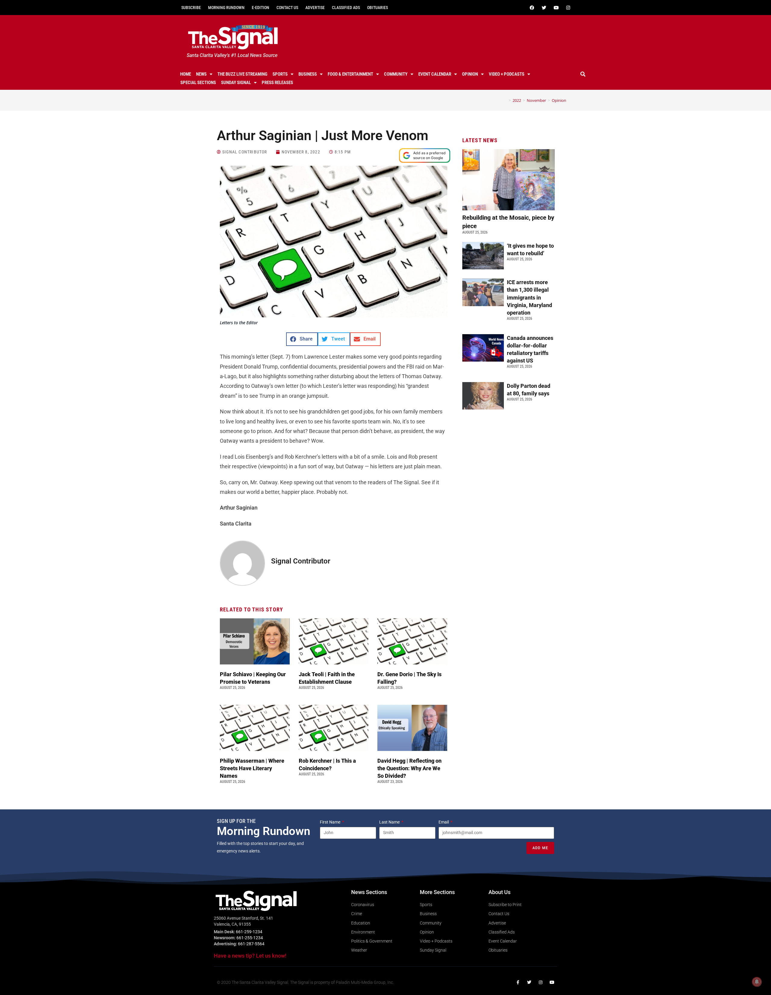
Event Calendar (434, 74)
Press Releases (277, 82)
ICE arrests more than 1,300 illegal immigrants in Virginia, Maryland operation (529, 297)
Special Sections (198, 82)
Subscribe (191, 7)
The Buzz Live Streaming (242, 74)
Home (185, 74)
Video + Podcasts (506, 74)
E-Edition (260, 7)
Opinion (470, 74)
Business (307, 74)
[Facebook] (531, 7)
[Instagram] (568, 7)
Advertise (315, 7)
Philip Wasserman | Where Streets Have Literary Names (252, 768)
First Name (330, 822)
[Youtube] (555, 7)
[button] (583, 74)
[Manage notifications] (757, 982)
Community (395, 74)
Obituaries (377, 7)
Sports (280, 74)
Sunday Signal (236, 82)
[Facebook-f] (518, 982)
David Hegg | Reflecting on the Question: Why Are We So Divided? (409, 768)
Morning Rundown (226, 7)
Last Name (390, 822)
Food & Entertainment (350, 74)
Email (444, 822)
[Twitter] (543, 7)
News (201, 74)
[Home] (505, 100)
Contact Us (287, 7)
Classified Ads (346, 7)
